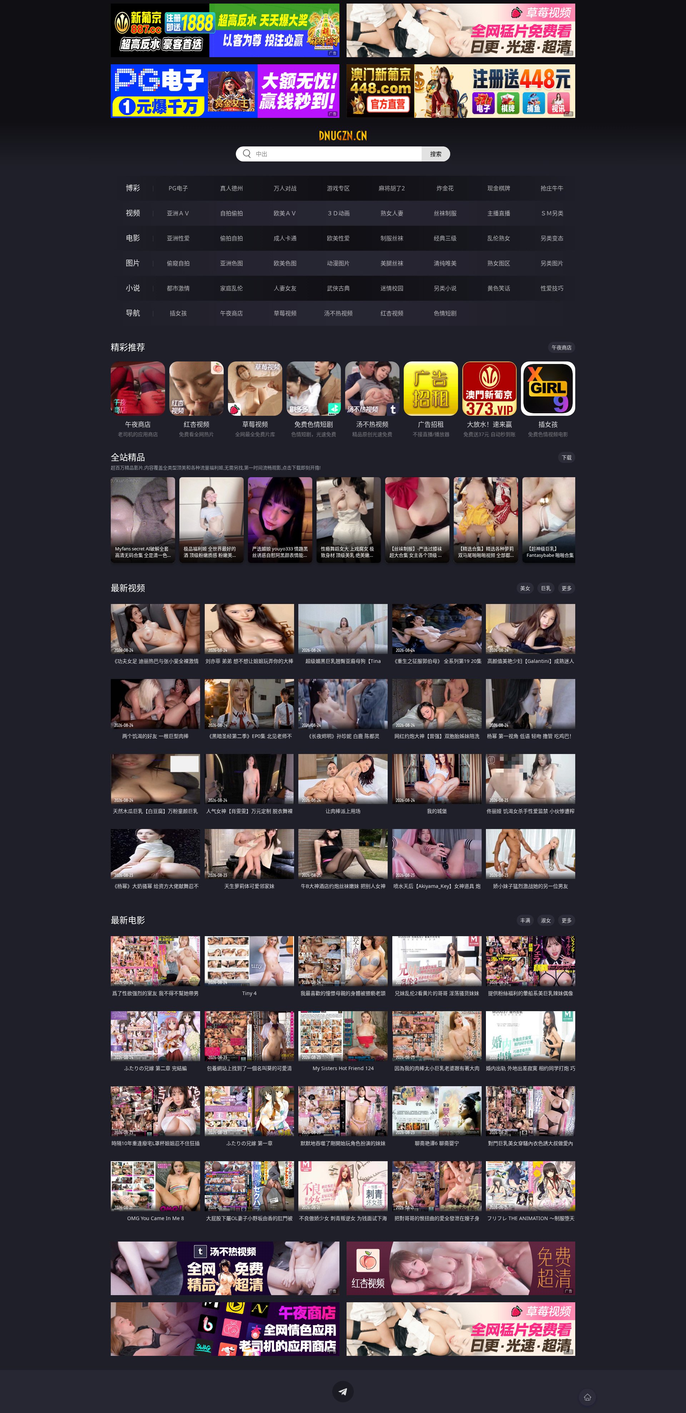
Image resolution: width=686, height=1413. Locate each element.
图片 (133, 263)
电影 (133, 238)
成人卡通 (285, 238)
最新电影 (128, 920)
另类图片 (552, 263)
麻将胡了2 (392, 188)
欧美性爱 (338, 238)
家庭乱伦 (231, 288)
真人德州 (231, 188)
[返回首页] (587, 1397)
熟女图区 (498, 263)
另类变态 (552, 238)
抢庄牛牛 (552, 188)
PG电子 (178, 188)
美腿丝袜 (392, 263)
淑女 (546, 920)
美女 (525, 588)
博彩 (133, 188)
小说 (133, 288)
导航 (133, 313)
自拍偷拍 (231, 213)
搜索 (436, 154)
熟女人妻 (392, 213)
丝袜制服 (445, 213)
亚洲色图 (231, 263)
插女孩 (178, 313)
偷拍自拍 (231, 238)
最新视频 (128, 588)
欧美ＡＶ (285, 213)
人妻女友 (285, 288)
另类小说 (445, 288)
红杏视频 (392, 313)
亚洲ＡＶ (178, 213)
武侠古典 (338, 288)
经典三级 (445, 238)
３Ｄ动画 (338, 213)
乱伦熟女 (498, 238)
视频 (133, 213)
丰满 (525, 920)
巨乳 (546, 588)
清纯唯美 (445, 263)
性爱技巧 (552, 288)
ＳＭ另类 (552, 213)
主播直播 (498, 213)
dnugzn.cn (343, 136)
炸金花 (445, 188)
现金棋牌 (498, 188)
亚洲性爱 (178, 238)
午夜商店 (231, 313)
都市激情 (178, 288)
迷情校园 (392, 288)
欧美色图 (285, 263)
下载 (567, 457)
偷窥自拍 (178, 263)
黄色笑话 (498, 288)
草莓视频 (285, 313)
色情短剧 (445, 313)
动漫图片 (338, 263)
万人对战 (285, 188)
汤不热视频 (338, 313)
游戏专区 (338, 188)
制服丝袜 (392, 238)
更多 (567, 588)
